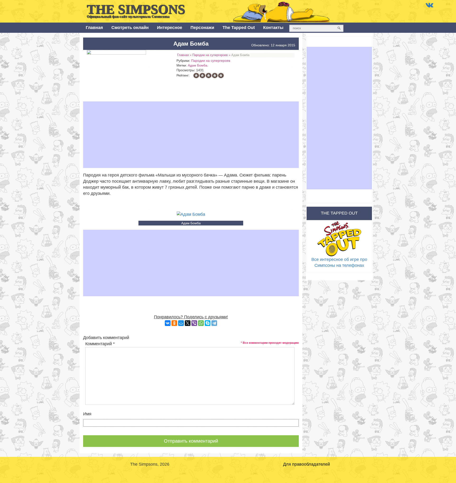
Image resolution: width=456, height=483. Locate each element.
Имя (87, 413)
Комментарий (100, 343)
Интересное (169, 27)
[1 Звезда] (196, 75)
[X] (187, 323)
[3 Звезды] (208, 75)
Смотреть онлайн (130, 27)
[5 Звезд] (221, 75)
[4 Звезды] (215, 75)
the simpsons (136, 10)
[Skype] (207, 323)
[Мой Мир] (181, 323)
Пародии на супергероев (210, 55)
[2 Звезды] (202, 75)
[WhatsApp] (201, 323)
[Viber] (194, 323)
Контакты (273, 27)
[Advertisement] (191, 134)
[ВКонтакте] (168, 323)
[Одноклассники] (174, 323)
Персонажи (202, 27)
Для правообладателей (306, 464)
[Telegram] (214, 323)
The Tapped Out (239, 27)
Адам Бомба (197, 65)
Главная (94, 27)
